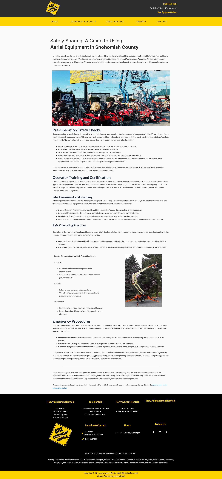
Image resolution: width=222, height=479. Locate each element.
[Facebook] (153, 432)
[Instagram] (166, 432)
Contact (162, 22)
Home (54, 22)
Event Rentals (115, 22)
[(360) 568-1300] (90, 440)
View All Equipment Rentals (160, 400)
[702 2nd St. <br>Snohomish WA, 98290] (92, 434)
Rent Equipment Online (167, 12)
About (140, 22)
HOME (88, 453)
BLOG (124, 453)
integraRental (119, 476)
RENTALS (96, 453)
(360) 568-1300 (169, 3)
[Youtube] (160, 432)
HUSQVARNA (106, 453)
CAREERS (117, 453)
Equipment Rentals (82, 22)
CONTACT (132, 453)
